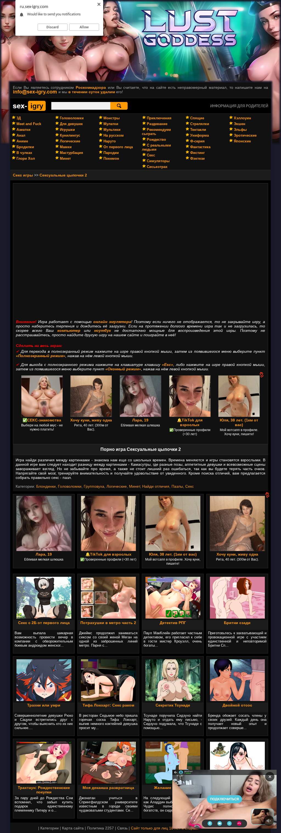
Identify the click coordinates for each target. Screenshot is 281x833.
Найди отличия (155, 486)
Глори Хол (25, 158)
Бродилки (25, 147)
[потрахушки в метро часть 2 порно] (108, 617)
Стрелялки (199, 124)
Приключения (159, 118)
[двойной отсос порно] (237, 699)
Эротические (245, 135)
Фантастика (200, 147)
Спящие (197, 118)
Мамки (66, 147)
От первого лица (118, 147)
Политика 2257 (100, 828)
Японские (242, 141)
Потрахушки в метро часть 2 (108, 622)
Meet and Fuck (28, 124)
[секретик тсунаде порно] (172, 699)
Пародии (111, 153)
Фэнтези (197, 158)
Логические (70, 141)
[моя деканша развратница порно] (108, 782)
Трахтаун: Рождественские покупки (44, 789)
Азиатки (23, 130)
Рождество (156, 139)
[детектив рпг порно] (172, 617)
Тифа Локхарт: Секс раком (108, 705)
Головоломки (72, 118)
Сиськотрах (157, 167)
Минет (65, 158)
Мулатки (110, 124)
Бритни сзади (237, 622)
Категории (49, 828)
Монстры (111, 118)
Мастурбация (71, 153)
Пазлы (177, 486)
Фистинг (197, 153)
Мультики (111, 130)
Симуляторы (158, 161)
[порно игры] (29, 110)
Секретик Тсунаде (173, 705)
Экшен (239, 124)
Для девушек (71, 124)
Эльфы (240, 130)
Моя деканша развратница (108, 787)
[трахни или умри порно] (43, 699)
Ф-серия (197, 141)
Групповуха (94, 486)
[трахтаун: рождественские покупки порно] (43, 782)
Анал (20, 135)
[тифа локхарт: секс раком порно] (108, 699)
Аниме (22, 141)
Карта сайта (73, 828)
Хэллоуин (242, 118)
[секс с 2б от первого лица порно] (43, 617)
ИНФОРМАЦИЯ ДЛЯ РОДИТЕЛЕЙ (239, 106)
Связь (122, 828)
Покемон (111, 158)
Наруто (109, 141)
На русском (113, 135)
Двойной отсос (237, 705)
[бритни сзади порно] (237, 617)
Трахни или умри (43, 705)
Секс (151, 155)
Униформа (199, 135)
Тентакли (198, 130)
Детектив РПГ (173, 622)
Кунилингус (70, 135)
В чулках (24, 153)
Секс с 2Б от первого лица (44, 622)
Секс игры (23, 175)
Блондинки (46, 486)
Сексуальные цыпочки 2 (63, 175)
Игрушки (67, 130)
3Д (18, 118)
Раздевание (157, 124)
